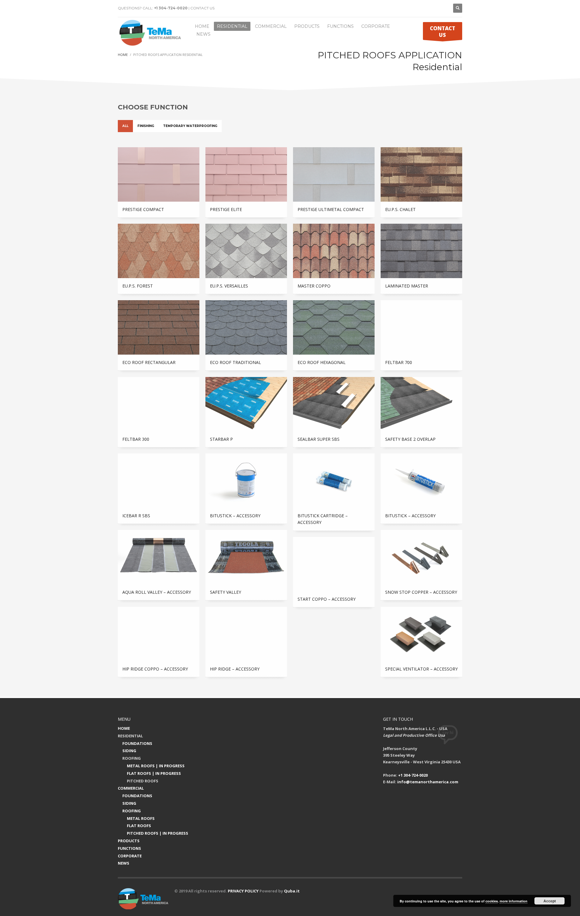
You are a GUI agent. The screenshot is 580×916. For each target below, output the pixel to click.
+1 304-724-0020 (171, 8)
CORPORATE (130, 856)
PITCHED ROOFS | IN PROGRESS (157, 833)
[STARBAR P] (246, 404)
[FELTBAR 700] (421, 327)
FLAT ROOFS (139, 825)
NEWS (123, 863)
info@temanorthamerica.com (427, 781)
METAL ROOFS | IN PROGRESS (156, 765)
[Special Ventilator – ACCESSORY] (421, 634)
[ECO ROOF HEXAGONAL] (334, 327)
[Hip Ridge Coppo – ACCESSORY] (158, 634)
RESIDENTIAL (130, 736)
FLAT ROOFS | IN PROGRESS (154, 773)
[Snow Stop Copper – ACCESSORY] (421, 557)
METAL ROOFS (141, 818)
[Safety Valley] (246, 557)
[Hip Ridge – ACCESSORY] (246, 634)
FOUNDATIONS (137, 743)
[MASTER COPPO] (334, 251)
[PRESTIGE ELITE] (246, 174)
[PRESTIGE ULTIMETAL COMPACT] (334, 174)
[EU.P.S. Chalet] (421, 174)
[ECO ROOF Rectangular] (158, 327)
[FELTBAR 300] (158, 404)
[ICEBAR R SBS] (158, 480)
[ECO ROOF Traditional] (246, 327)
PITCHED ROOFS (142, 781)
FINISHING (145, 126)
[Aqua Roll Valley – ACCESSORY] (158, 557)
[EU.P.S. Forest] (158, 251)
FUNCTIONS (129, 848)
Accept (549, 901)
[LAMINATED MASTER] (421, 251)
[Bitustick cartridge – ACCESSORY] (334, 480)
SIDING (129, 750)
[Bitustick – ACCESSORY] (246, 480)
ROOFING (131, 758)
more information (513, 901)
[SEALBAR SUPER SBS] (334, 404)
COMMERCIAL (131, 788)
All (125, 126)
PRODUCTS (129, 840)
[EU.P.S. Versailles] (246, 251)
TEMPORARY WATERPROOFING (190, 126)
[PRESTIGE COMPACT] (158, 174)
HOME (124, 728)
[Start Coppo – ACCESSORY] (334, 564)
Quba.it (292, 891)
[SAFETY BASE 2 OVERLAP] (421, 404)
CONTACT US (202, 8)
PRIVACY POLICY (243, 891)
